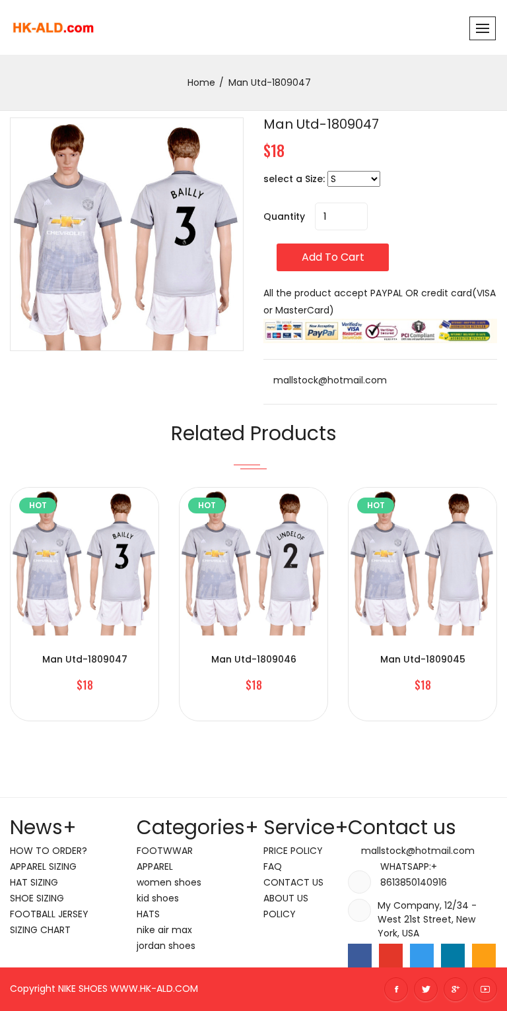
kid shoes (158, 898)
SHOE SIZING (37, 898)
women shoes (169, 882)
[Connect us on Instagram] (484, 955)
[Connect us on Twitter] (422, 955)
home (201, 82)
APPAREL (155, 866)
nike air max (164, 929)
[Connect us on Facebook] (360, 955)
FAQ (272, 866)
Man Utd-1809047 (321, 124)
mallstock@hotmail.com (329, 380)
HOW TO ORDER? (48, 850)
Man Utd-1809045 (422, 659)
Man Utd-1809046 (253, 659)
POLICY (279, 914)
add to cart (333, 257)
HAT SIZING (34, 882)
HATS (148, 914)
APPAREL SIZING (43, 866)
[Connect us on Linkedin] (453, 955)
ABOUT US (285, 898)
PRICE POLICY (293, 850)
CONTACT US (293, 882)
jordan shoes (166, 945)
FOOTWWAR (165, 850)
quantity (284, 216)
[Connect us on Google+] (391, 955)
